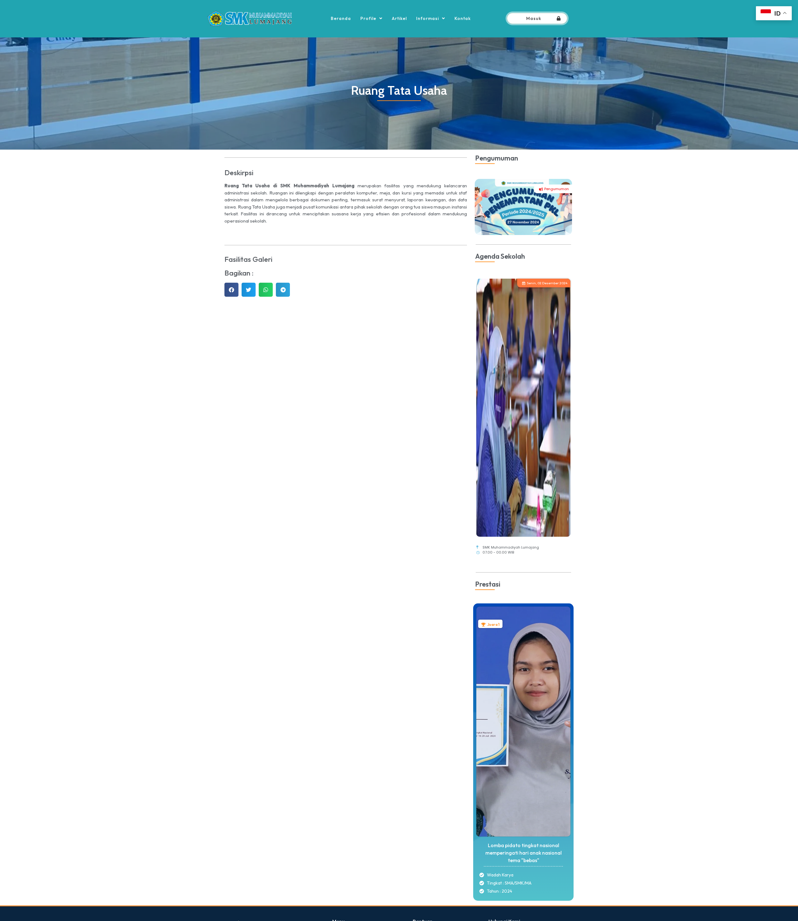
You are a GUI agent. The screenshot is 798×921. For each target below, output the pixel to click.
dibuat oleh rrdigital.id (229, 909)
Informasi (427, 18)
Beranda (341, 18)
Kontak (462, 18)
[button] (231, 290)
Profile (368, 18)
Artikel (399, 18)
